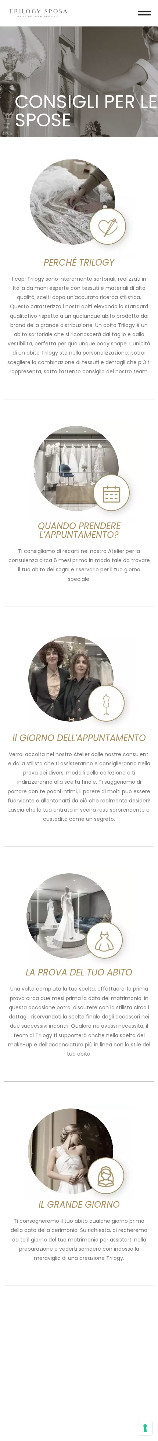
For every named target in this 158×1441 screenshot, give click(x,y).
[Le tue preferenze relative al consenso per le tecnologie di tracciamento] (145, 1428)
